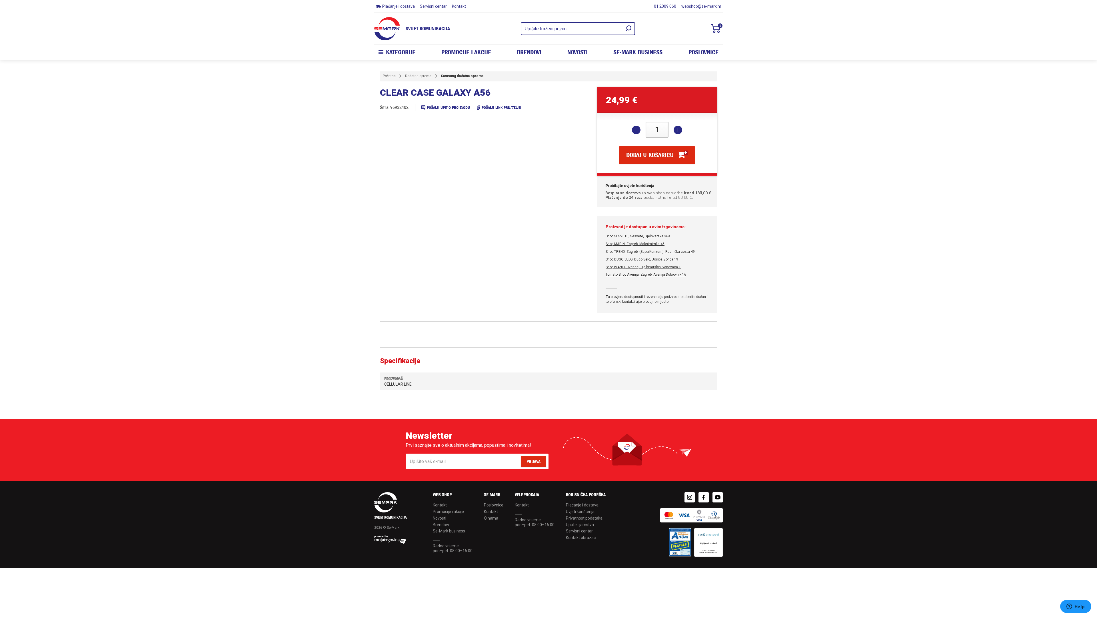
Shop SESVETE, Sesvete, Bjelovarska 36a (638, 236)
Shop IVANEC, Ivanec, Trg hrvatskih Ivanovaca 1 (643, 267)
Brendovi (529, 52)
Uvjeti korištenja (580, 511)
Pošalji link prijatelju (501, 107)
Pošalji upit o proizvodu (448, 107)
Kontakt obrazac (581, 537)
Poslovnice (703, 52)
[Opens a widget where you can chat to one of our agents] (1075, 607)
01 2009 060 (665, 6)
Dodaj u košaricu (650, 155)
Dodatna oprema (418, 76)
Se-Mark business (449, 531)
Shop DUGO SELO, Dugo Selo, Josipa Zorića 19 (642, 259)
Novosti (577, 52)
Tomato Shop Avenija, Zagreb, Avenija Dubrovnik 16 (646, 275)
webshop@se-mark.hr (701, 6)
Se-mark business (637, 52)
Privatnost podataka (584, 518)
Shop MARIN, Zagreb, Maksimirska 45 (635, 244)
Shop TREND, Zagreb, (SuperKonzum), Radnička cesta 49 (650, 252)
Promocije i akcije (466, 52)
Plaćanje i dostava (398, 6)
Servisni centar (433, 6)
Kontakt (459, 6)
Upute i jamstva (580, 524)
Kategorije (400, 52)
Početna (389, 76)
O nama (491, 518)
